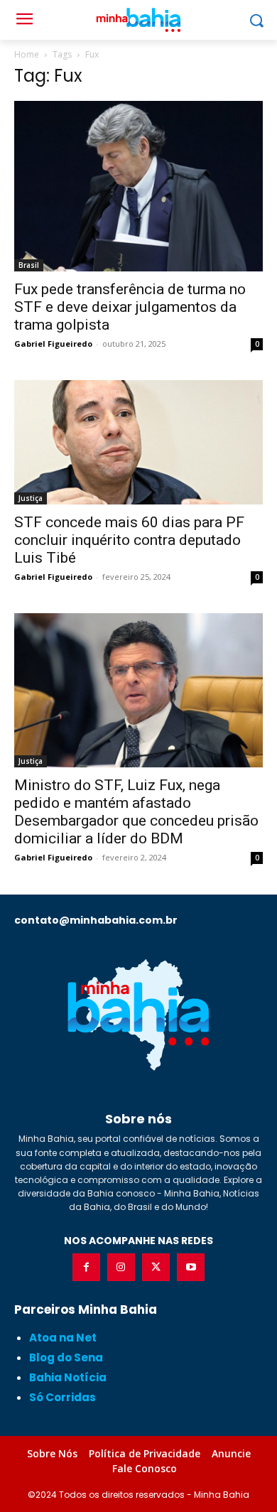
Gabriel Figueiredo (53, 343)
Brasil (28, 265)
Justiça (30, 498)
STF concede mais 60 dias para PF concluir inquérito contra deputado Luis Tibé (129, 540)
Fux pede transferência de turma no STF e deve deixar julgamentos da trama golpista (130, 307)
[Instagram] (121, 1267)
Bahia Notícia (68, 1377)
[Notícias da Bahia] (138, 1014)
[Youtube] (191, 1267)
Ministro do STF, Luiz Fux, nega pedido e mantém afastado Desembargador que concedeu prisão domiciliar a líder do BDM (136, 812)
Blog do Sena (66, 1357)
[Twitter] (156, 1267)
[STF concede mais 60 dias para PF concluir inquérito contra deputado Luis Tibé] (138, 442)
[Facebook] (86, 1267)
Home (26, 54)
